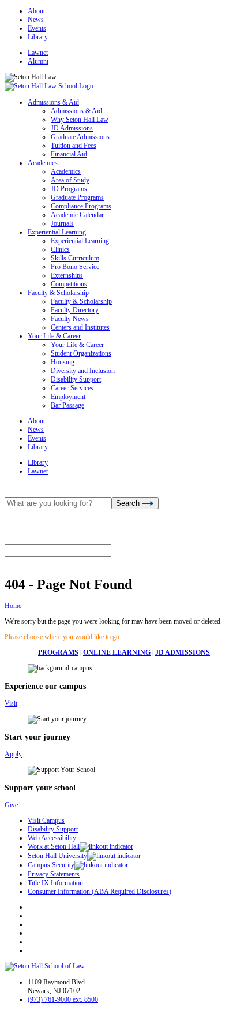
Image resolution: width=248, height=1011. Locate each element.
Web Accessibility (52, 838)
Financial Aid (69, 154)
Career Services (72, 388)
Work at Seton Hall (54, 846)
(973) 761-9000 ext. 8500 (63, 999)
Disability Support (76, 379)
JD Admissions (72, 128)
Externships (67, 275)
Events (37, 28)
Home (13, 606)
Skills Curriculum (75, 258)
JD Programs (69, 189)
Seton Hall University (57, 856)
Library (38, 37)
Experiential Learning (57, 232)
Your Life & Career (54, 336)
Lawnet (38, 53)
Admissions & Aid (53, 102)
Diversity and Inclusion (83, 371)
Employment (68, 397)
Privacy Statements (54, 874)
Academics (43, 163)
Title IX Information (55, 883)
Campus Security (51, 865)
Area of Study (70, 180)
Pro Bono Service (75, 267)
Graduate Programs (77, 197)
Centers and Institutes (80, 327)
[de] (243, 1006)
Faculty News (70, 319)
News (36, 20)
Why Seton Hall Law (79, 119)
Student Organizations (81, 353)
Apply (13, 754)
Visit (11, 703)
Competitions (69, 284)
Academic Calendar (77, 215)
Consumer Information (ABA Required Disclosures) (99, 891)
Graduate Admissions (80, 137)
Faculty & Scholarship (58, 293)
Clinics (60, 249)
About (36, 11)
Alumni (38, 61)
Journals (62, 223)
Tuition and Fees (73, 145)
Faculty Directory (75, 310)
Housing (62, 362)
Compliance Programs (81, 206)
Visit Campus (46, 820)
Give (11, 805)
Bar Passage (67, 405)
